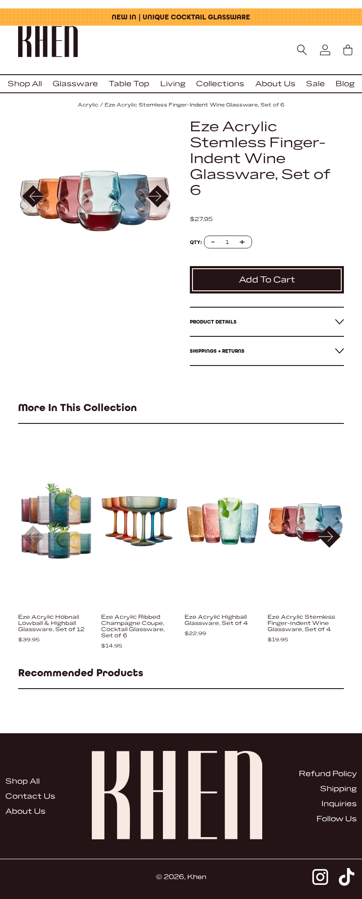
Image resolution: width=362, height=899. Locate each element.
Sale (315, 84)
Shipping (338, 789)
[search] (302, 50)
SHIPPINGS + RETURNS (217, 351)
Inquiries (339, 804)
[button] (157, 196)
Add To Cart (267, 280)
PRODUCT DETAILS (213, 322)
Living (172, 84)
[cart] (348, 50)
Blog (345, 84)
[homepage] (181, 42)
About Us (275, 84)
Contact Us (30, 796)
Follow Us (337, 819)
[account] (325, 50)
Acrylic (88, 105)
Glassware (75, 84)
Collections (220, 84)
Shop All (25, 84)
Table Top (129, 84)
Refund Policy (328, 773)
